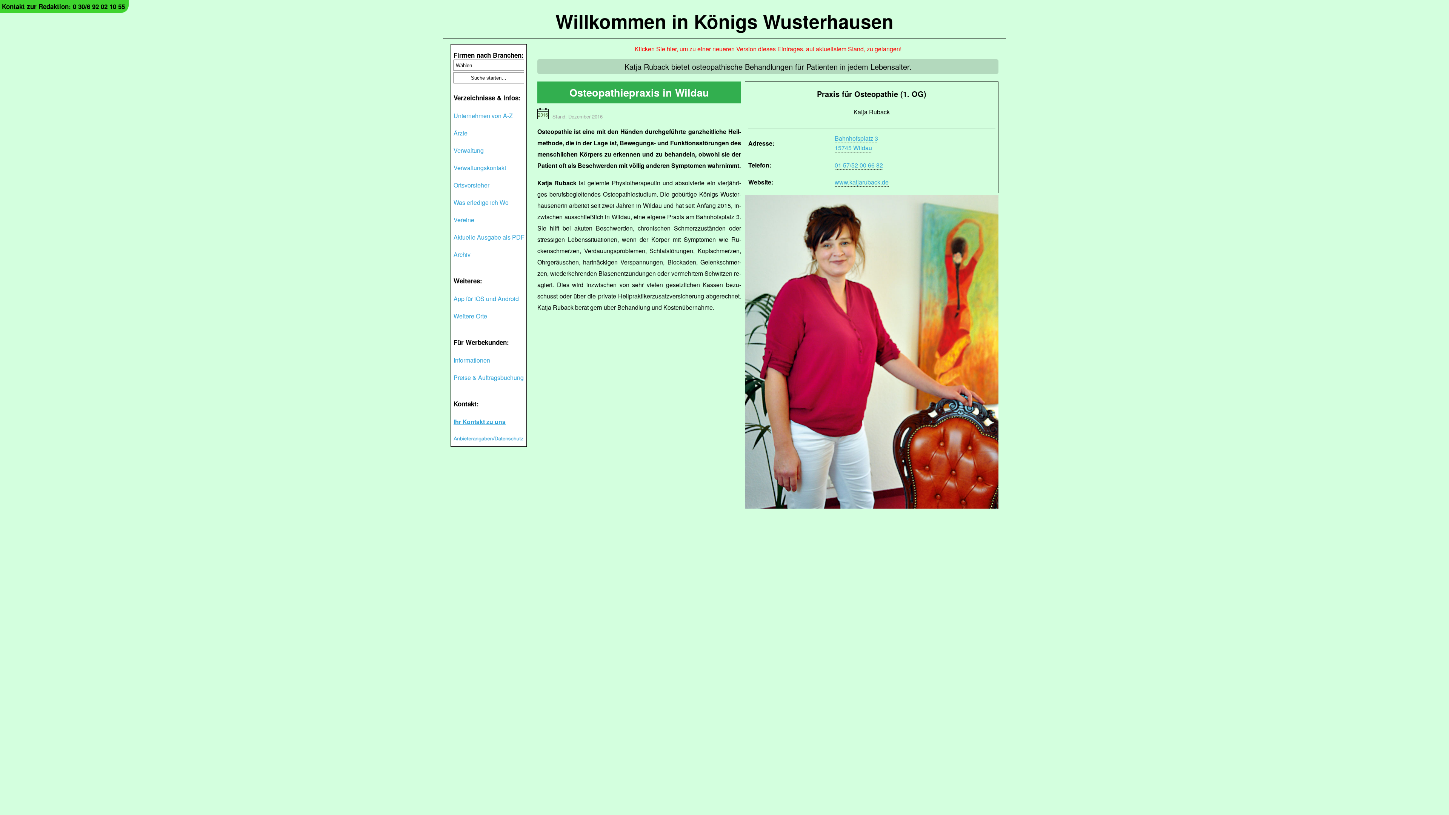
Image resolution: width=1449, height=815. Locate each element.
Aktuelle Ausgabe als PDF (489, 237)
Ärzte (461, 133)
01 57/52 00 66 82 (859, 165)
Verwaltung (469, 150)
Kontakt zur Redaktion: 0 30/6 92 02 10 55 (63, 6)
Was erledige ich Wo (481, 202)
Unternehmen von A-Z (483, 115)
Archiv (462, 254)
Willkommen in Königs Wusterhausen (724, 21)
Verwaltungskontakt (480, 167)
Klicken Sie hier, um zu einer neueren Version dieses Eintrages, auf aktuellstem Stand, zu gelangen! (768, 49)
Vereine (464, 219)
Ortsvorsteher (471, 185)
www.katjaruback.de (862, 182)
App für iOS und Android (486, 298)
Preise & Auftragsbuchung (489, 377)
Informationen (472, 360)
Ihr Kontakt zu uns (480, 421)
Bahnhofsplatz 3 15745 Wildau (856, 143)
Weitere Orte (470, 316)
